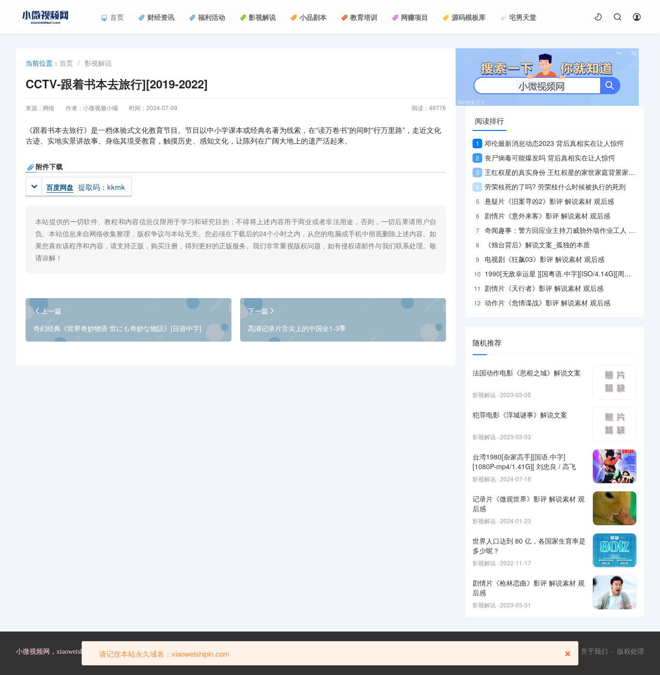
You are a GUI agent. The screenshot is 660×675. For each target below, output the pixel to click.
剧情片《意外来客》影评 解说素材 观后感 (543, 215)
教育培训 (363, 17)
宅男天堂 (522, 17)
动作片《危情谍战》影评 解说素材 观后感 (542, 302)
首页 (117, 17)
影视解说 (262, 17)
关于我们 (594, 651)
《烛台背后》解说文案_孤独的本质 (533, 244)
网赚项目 (414, 17)
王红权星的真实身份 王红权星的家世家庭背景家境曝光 (562, 172)
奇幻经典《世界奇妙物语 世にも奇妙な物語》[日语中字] (117, 328)
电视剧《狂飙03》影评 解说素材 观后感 (540, 259)
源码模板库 (469, 17)
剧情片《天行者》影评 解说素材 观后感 (538, 288)
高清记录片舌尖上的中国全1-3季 (297, 328)
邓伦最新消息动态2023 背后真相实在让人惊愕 (550, 143)
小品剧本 (313, 17)
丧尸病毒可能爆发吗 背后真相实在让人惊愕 (545, 157)
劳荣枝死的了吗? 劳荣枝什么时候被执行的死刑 (551, 186)
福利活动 (211, 17)
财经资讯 (160, 17)
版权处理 (630, 651)
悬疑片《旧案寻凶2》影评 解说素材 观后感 (545, 201)
